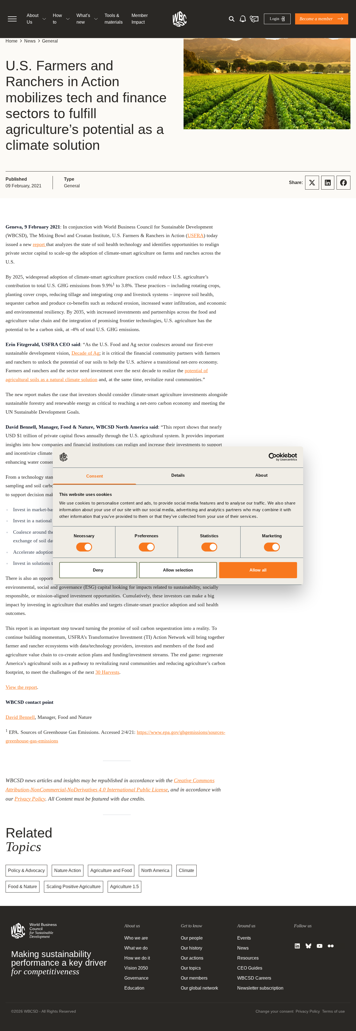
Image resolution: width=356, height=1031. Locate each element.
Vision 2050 (136, 968)
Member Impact (140, 18)
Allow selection (178, 570)
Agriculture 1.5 (124, 886)
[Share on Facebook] (343, 183)
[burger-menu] (12, 19)
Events (244, 938)
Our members (194, 978)
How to (57, 18)
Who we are (136, 938)
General (50, 41)
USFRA (195, 235)
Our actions (192, 958)
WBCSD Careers (254, 978)
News (30, 41)
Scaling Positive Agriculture (73, 886)
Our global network (199, 988)
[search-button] (231, 18)
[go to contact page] (253, 18)
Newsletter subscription (260, 988)
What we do (136, 948)
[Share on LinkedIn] (327, 183)
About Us (32, 18)
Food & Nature (22, 886)
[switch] (147, 547)
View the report (21, 687)
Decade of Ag (85, 353)
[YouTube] (319, 946)
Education (134, 988)
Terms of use (333, 1011)
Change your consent (274, 1011)
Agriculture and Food (111, 870)
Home (12, 41)
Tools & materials (114, 18)
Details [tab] (178, 475)
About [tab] (261, 475)
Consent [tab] (94, 476)
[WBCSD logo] (180, 19)
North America (155, 870)
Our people (192, 938)
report (39, 244)
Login (274, 19)
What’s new (83, 18)
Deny (98, 570)
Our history (191, 948)
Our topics (191, 968)
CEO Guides (249, 968)
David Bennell (20, 717)
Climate (186, 870)
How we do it (137, 958)
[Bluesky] (308, 946)
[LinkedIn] (297, 946)
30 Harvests (107, 672)
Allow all (257, 570)
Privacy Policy (29, 799)
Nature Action (67, 870)
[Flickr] (330, 946)
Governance (136, 978)
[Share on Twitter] (312, 183)
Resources (248, 958)
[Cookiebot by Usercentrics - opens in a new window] (272, 457)
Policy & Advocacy (26, 870)
